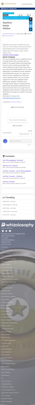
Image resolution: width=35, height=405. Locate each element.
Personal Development (6, 357)
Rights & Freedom (5, 366)
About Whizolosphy (8, 236)
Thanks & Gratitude (6, 381)
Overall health (4, 346)
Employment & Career (6, 287)
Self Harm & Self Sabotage (7, 369)
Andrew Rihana (8, 34)
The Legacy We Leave (6, 384)
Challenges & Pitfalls (6, 261)
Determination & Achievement (8, 282)
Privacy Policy (6, 242)
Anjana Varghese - (7, 204)
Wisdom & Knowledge (6, 401)
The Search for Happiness (7, 387)
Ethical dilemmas (5, 290)
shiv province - (6, 214)
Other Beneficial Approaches (8, 340)
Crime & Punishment (6, 270)
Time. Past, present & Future (8, 389)
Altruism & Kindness (8, 13)
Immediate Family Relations (8, 317)
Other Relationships (6, 343)
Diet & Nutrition (5, 285)
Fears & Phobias (5, 299)
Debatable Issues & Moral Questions (10, 279)
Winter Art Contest (10, 166)
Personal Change (5, 354)
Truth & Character (5, 395)
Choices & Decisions (6, 264)
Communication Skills (6, 267)
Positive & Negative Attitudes (8, 363)
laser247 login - (6, 208)
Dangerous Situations (6, 273)
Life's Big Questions (6, 325)
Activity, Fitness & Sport (7, 250)
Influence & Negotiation (7, 320)
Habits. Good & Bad (6, 305)
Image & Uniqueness (6, 314)
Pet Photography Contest (13, 160)
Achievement (4, 247)
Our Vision (4, 238)
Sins (2, 378)
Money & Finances (5, 334)
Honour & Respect (5, 308)
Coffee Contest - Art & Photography (17, 171)
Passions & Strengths (6, 349)
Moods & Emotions (5, 337)
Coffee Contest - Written (12, 176)
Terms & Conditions (7, 240)
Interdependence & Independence (9, 322)
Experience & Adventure (7, 293)
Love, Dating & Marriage (7, 328)
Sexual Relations (5, 375)
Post (29, 145)
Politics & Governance (6, 360)
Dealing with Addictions (7, 276)
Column (5, 15)
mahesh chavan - (7, 211)
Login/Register (26, 4)
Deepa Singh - (6, 201)
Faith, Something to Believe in (8, 296)
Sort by (30, 131)
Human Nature (5, 311)
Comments (9, 36)
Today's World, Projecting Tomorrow (10, 392)
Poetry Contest (9, 182)
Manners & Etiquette (6, 331)
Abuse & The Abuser (6, 244)
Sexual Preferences (5, 372)
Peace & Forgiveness (6, 352)
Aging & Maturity (5, 253)
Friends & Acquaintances (7, 302)
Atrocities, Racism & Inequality (8, 258)
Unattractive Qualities (6, 398)
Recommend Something (17, 120)
